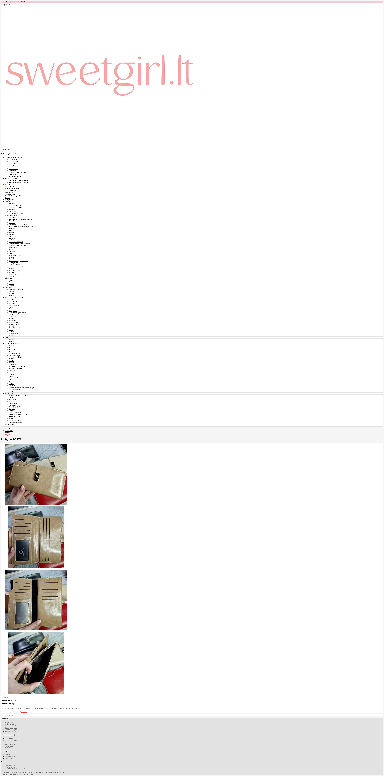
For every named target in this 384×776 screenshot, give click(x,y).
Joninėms (12, 228)
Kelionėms (12, 399)
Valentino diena (14, 274)
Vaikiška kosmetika (15, 390)
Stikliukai (11, 309)
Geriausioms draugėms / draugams (20, 219)
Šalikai (11, 418)
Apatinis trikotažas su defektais (19, 378)
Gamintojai (8, 742)
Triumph (11, 376)
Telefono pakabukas (15, 420)
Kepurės (7, 198)
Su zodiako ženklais (15, 270)
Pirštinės (11, 411)
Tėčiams (11, 332)
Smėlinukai (12, 257)
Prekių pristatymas (11, 728)
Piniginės (12, 409)
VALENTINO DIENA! (15, 176)
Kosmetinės (13, 403)
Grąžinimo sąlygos (11, 730)
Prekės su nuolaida (11, 740)
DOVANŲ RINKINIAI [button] (11, 343)
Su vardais (12, 268)
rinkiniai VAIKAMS (14, 353)
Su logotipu (12, 320)
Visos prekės (9, 738)
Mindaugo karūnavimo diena (18, 173)
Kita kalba (12, 303)
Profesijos (12, 253)
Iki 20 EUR (12, 347)
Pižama (11, 374)
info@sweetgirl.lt (10, 765)
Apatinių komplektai (15, 357)
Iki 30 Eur (12, 349)
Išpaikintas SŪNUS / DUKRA (18, 225)
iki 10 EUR (12, 345)
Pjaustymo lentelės (15, 205)
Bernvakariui (13, 159)
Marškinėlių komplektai (16, 290)
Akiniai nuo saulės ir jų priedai (18, 395)
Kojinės (11, 232)
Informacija (5, 718)
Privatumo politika (10, 732)
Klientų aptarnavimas (8, 735)
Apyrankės (12, 190)
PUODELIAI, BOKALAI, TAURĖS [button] (15, 297)
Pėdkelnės (12, 370)
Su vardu (12, 326)
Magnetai (12, 209)
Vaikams (11, 272)
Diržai (11, 397)
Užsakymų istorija (10, 757)
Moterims (12, 249)
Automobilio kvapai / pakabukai (19, 182)
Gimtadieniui (13, 221)
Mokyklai (12, 386)
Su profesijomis (14, 324)
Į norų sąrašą (5, 697)
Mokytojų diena (14, 247)
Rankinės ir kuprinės (15, 422)
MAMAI (11, 240)
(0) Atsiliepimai (9, 715)
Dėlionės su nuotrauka (16, 213)
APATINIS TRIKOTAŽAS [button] (12, 355)
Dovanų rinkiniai (14, 382)
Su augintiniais (13, 259)
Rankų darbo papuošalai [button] (13, 188)
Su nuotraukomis (14, 265)
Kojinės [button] (7, 337)
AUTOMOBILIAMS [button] (11, 178)
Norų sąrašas (9, 758)
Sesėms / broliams (15, 255)
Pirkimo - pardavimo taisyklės (14, 726)
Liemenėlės (12, 365)
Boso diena (12, 217)
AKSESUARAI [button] (9, 393)
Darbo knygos (9, 192)
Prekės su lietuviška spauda (18, 414)
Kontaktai (8, 748)
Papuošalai (12, 405)
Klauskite (24, 712)
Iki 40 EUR (12, 351)
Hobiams (12, 223)
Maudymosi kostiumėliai (17, 366)
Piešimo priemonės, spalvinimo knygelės (22, 388)
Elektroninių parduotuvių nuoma (11, 774)
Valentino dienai (14, 334)
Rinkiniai (11, 282)
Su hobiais (12, 318)
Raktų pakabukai (10, 200)
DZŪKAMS (12, 163)
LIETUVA (12, 238)
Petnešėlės (12, 372)
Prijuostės (12, 251)
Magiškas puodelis (15, 305)
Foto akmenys (13, 211)
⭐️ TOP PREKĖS (10, 186)
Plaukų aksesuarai (15, 413)
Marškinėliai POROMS (16, 242)
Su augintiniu (13, 311)
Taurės (11, 330)
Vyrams (11, 276)
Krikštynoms (13, 236)
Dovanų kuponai (10, 424)
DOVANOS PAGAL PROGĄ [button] (13, 157)
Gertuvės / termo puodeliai (13, 196)
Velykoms (12, 335)
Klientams (4, 751)
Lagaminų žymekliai (15, 207)
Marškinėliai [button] (8, 288)
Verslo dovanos (10, 194)
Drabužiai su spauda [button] (11, 215)
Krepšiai (7, 184)
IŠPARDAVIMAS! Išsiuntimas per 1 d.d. (21, 227)
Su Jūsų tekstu (13, 263)
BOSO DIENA (13, 161)
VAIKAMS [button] (8, 380)
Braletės (11, 361)
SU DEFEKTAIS (14, 315)
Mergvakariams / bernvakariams (19, 244)
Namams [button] (8, 202)
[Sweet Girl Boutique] (101, 148)
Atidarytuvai (13, 204)
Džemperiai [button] (8, 278)
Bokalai (11, 299)
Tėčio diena (12, 174)
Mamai (11, 307)
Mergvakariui (13, 171)
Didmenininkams (10, 722)
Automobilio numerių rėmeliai (18, 180)
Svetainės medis (10, 746)
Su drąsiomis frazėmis (16, 316)
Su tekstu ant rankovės (16, 266)
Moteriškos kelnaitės (15, 368)
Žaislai (11, 391)
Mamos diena (13, 169)
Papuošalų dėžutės (15, 407)
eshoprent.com (28, 774)
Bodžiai (11, 359)
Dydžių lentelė (9, 724)
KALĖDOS (12, 167)
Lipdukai (11, 384)
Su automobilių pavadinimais (18, 261)
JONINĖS (12, 165)
